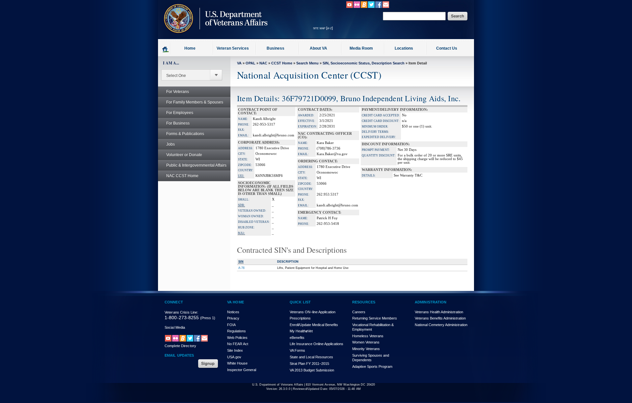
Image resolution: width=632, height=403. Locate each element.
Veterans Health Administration (439, 312)
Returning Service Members (374, 318)
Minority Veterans (366, 349)
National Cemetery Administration (441, 325)
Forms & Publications (185, 133)
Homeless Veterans (367, 336)
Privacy (233, 318)
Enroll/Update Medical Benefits (314, 325)
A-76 (241, 268)
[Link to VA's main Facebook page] (378, 7)
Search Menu (307, 63)
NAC (263, 63)
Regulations (236, 331)
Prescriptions (300, 318)
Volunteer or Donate (184, 155)
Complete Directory (180, 346)
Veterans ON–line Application (312, 312)
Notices (233, 312)
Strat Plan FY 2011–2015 (309, 364)
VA (239, 63)
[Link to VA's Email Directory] (385, 7)
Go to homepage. (166, 49)
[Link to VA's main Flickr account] (356, 7)
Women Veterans (366, 342)
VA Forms (297, 350)
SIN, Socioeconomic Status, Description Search (364, 63)
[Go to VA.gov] (214, 37)
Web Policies (237, 338)
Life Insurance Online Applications (316, 344)
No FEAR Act (237, 344)
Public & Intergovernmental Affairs (196, 165)
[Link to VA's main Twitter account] (371, 7)
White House (237, 363)
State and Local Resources (311, 357)
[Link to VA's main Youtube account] (349, 7)
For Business (178, 123)
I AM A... (171, 63)
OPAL (250, 63)
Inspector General (241, 370)
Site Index (235, 350)
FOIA (231, 325)
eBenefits (297, 338)
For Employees (179, 112)
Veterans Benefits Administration (440, 318)
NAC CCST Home (182, 176)
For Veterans (177, 91)
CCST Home (281, 63)
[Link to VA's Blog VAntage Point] (364, 7)
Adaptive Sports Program (372, 366)
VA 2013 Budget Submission (312, 370)
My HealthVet (301, 331)
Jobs (170, 144)
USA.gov (234, 357)
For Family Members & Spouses (194, 102)
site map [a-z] (323, 28)
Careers (358, 312)
